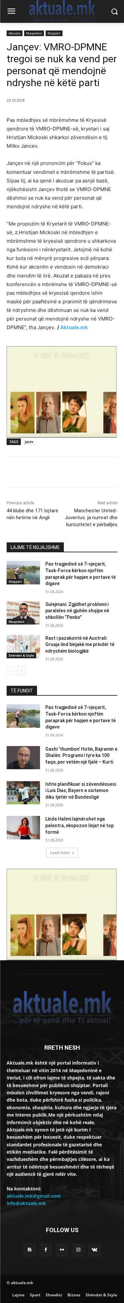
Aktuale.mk (74, 327)
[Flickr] (62, 1249)
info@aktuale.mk (26, 1203)
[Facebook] (34, 473)
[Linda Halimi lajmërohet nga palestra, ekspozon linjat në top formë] (23, 827)
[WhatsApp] (79, 473)
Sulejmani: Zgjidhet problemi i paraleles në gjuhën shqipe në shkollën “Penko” (77, 611)
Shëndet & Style (21, 655)
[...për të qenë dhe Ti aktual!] (62, 11)
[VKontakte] (94, 1249)
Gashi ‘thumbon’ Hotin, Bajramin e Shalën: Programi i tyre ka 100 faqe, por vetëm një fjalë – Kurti (81, 755)
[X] (49, 473)
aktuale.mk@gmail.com (34, 1196)
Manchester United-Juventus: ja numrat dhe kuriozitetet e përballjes (91, 517)
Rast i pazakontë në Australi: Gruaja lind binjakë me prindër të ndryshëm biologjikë (79, 644)
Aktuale (15, 33)
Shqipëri (54, 33)
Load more (60, 852)
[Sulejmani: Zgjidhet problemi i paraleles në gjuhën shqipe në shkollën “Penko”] (23, 613)
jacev (29, 441)
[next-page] (21, 671)
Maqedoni (34, 33)
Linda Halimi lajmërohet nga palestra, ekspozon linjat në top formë (79, 825)
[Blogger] (29, 1249)
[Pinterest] (64, 473)
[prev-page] (11, 671)
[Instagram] (78, 1249)
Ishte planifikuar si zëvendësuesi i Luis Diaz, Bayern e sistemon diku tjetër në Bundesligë (80, 790)
